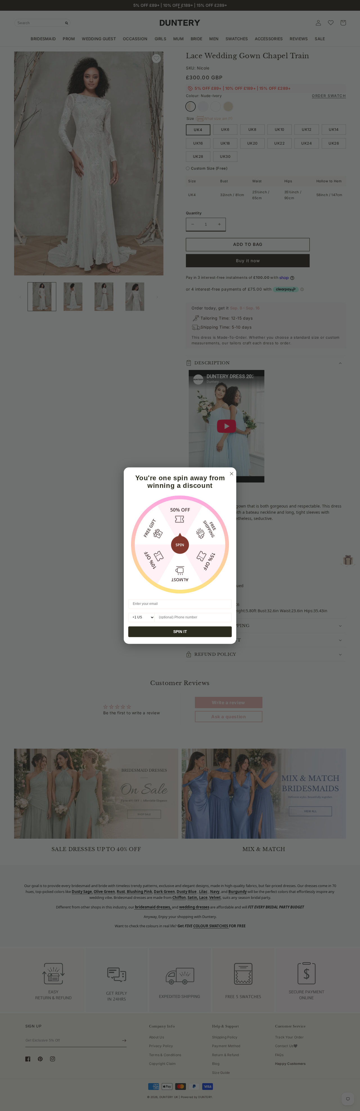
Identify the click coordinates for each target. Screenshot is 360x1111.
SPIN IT (180, 631)
